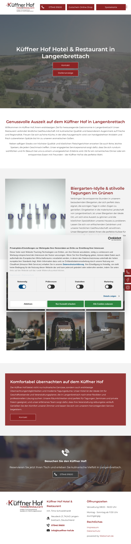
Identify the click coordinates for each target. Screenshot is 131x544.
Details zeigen (109, 296)
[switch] (51, 287)
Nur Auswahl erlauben (65, 304)
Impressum (15, 275)
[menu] (125, 7)
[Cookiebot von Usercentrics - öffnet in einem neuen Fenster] (110, 239)
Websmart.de (107, 536)
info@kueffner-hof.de (62, 530)
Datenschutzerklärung (73, 264)
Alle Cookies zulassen (103, 304)
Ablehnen (28, 304)
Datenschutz (28, 275)
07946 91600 (58, 525)
